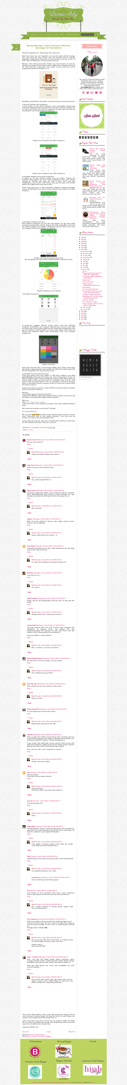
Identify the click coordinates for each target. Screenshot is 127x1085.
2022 (82, 237)
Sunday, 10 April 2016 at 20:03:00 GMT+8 (49, 721)
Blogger (81, 1082)
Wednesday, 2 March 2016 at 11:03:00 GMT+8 (51, 440)
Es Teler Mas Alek (87, 282)
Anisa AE (30, 801)
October (85, 255)
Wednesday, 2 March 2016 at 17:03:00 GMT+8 (48, 573)
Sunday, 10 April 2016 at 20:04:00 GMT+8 (49, 759)
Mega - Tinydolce (32, 957)
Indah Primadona (32, 598)
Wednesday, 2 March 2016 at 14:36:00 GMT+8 (49, 546)
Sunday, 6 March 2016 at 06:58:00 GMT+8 (44, 856)
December (86, 251)
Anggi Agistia (31, 826)
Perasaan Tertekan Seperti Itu (91, 294)
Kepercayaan (86, 280)
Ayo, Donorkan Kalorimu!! (90, 289)
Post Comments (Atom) (37, 1034)
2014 (82, 313)
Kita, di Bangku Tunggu (89, 302)
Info (28, 429)
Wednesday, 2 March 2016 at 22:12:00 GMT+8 (53, 709)
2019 (82, 243)
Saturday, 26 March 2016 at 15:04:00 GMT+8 (52, 919)
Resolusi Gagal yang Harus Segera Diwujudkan (97, 166)
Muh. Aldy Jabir (32, 684)
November (86, 253)
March (85, 269)
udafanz (29, 519)
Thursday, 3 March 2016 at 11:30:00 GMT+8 (43, 772)
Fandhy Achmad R (32, 709)
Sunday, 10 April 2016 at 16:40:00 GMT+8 (49, 645)
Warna (84, 271)
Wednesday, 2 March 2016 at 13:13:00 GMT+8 (46, 519)
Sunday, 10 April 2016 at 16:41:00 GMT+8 (48, 670)
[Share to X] (52, 428)
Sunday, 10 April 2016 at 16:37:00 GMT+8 (48, 533)
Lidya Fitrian (31, 465)
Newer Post (25, 1032)
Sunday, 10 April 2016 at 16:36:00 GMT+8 (49, 477)
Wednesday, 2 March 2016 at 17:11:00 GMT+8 (52, 598)
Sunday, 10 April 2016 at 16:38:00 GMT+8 (49, 560)
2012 (82, 317)
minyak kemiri (36, 877)
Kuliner (62, 34)
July (84, 261)
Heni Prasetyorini (32, 919)
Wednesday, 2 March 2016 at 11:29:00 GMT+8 (50, 452)
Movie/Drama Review (72, 34)
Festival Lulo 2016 (87, 300)
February (86, 307)
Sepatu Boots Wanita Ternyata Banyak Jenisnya (97, 150)
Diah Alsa (30, 734)
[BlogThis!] (51, 428)
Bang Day (30, 573)
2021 (82, 239)
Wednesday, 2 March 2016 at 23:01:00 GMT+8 (48, 734)
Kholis (29, 856)
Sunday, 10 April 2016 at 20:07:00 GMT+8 (49, 842)
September (86, 257)
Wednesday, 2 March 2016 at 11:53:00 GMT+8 (49, 465)
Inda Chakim (31, 546)
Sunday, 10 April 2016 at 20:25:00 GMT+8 (49, 977)
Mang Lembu (31, 490)
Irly (30, 427)
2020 (83, 241)
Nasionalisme (86, 287)
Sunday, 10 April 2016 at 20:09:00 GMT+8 (49, 904)
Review (31, 429)
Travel (56, 34)
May (84, 265)
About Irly (34, 34)
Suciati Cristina (31, 440)
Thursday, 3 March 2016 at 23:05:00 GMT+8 (49, 826)
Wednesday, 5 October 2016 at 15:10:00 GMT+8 (54, 877)
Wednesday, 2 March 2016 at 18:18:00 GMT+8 (56, 658)
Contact (41, 34)
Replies (31, 448)
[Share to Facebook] (54, 428)
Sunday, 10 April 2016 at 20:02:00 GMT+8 (49, 696)
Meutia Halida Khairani (34, 658)
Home (49, 1032)
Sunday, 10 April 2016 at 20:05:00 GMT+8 (49, 786)
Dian (28, 772)
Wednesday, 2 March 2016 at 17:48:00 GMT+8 (50, 625)
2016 (82, 249)
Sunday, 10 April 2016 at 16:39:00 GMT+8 (49, 585)
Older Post (72, 1032)
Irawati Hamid (31, 625)
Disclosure (49, 34)
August (85, 259)
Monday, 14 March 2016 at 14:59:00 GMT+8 (43, 890)
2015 (82, 311)
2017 (82, 247)
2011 (82, 319)
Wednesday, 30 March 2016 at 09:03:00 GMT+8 (53, 957)
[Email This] (49, 428)
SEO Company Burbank (86, 377)
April (84, 267)
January (85, 309)
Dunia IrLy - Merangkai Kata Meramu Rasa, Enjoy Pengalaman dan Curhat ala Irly (64, 14)
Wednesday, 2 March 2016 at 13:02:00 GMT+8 (50, 490)
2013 (82, 315)
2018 (82, 245)
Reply (29, 444)
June (84, 263)
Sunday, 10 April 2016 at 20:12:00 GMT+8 (49, 937)
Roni (28, 890)
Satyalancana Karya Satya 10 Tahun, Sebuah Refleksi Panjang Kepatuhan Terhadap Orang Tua (97, 215)
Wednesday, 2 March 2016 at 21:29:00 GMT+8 (51, 684)
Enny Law (92, 1082)
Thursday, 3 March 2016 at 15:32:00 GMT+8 (46, 801)
